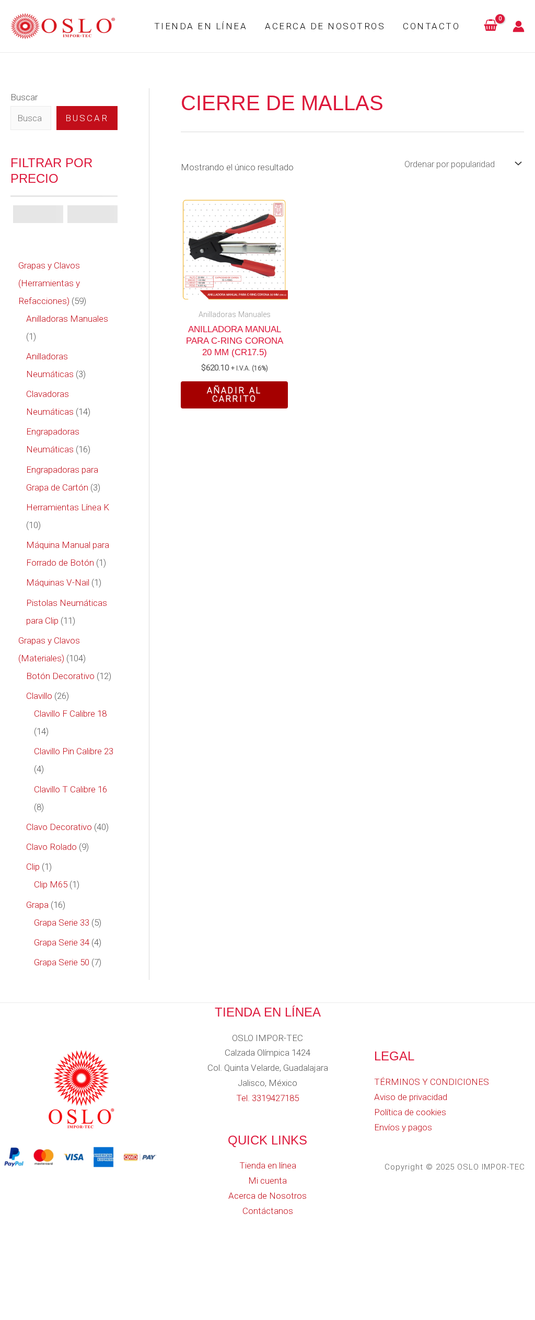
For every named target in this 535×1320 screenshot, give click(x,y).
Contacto (431, 26)
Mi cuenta (267, 1180)
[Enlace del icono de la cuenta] (519, 26)
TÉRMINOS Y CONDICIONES (431, 1082)
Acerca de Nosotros (325, 26)
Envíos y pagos (403, 1127)
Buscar (24, 97)
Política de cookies (410, 1112)
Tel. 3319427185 (267, 1098)
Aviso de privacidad (410, 1097)
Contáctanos (267, 1211)
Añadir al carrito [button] (234, 395)
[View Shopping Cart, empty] (490, 26)
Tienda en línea (201, 26)
